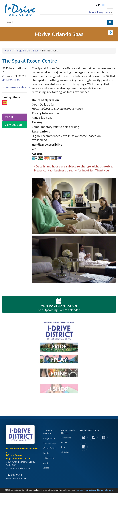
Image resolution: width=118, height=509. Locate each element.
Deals (45, 462)
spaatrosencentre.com (17, 87)
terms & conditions (94, 490)
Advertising (66, 437)
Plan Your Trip (49, 443)
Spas (36, 50)
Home (8, 50)
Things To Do (22, 50)
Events (46, 453)
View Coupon (13, 124)
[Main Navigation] (110, 6)
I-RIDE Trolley (49, 457)
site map (109, 490)
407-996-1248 (11, 80)
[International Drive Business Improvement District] (21, 435)
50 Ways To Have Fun (48, 432)
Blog (63, 447)
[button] (110, 32)
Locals (46, 467)
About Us (65, 452)
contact (80, 490)
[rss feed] (84, 447)
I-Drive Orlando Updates (68, 431)
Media (64, 442)
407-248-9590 (14, 474)
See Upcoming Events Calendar (59, 308)
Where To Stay (49, 448)
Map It (9, 117)
